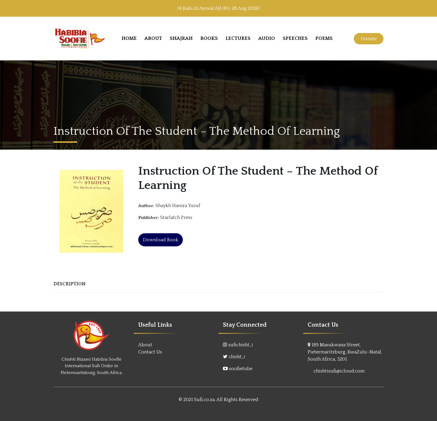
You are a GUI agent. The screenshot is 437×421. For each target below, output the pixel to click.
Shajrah (181, 38)
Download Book (160, 239)
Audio (266, 38)
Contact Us (150, 352)
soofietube (240, 368)
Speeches (295, 38)
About (153, 38)
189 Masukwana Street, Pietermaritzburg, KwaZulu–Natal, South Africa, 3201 (345, 352)
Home (129, 38)
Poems (324, 38)
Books (209, 38)
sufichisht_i (240, 345)
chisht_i (237, 356)
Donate (369, 38)
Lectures (238, 38)
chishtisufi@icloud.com (339, 371)
